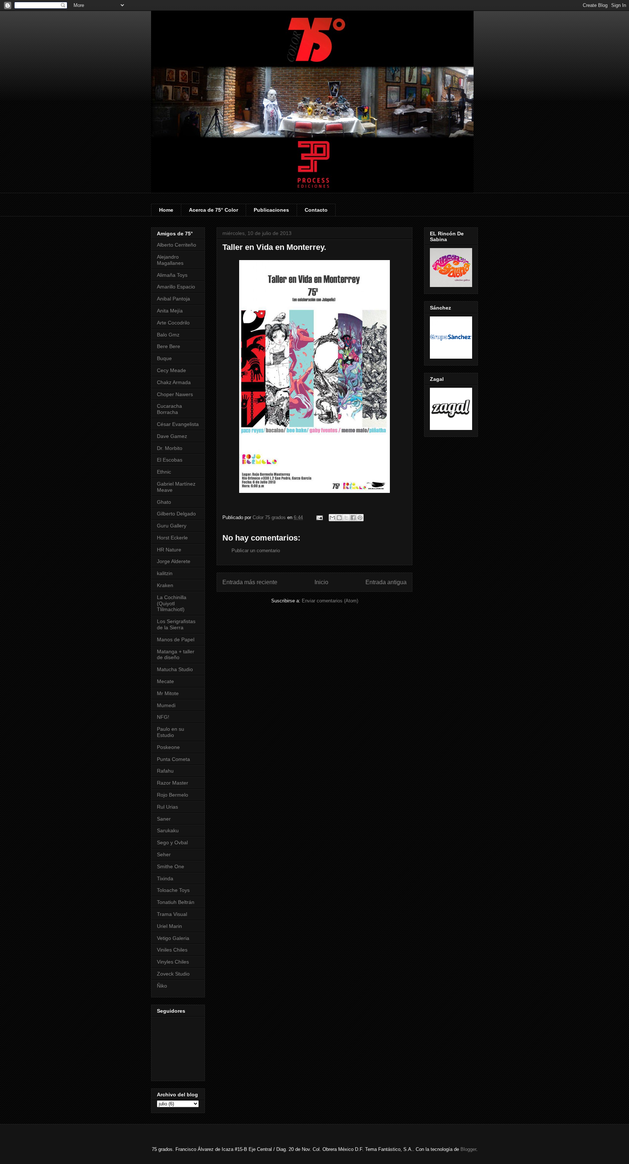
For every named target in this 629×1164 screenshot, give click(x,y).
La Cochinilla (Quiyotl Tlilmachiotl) (171, 603)
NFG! (163, 717)
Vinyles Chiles (173, 962)
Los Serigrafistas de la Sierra (176, 624)
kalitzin (165, 573)
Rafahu (165, 771)
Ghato (164, 502)
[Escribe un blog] (339, 517)
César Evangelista (178, 424)
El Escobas (169, 460)
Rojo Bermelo (172, 795)
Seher (164, 854)
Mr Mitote (168, 693)
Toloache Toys (173, 890)
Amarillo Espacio (176, 287)
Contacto (316, 210)
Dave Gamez (172, 436)
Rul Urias (167, 807)
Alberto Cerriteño (176, 245)
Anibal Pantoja (173, 299)
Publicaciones (271, 210)
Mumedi (166, 705)
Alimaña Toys (172, 275)
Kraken (165, 585)
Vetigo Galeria (173, 938)
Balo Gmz (168, 335)
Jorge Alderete (173, 561)
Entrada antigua (386, 582)
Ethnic (164, 472)
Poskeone (168, 747)
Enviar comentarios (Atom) (330, 600)
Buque (164, 358)
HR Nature (169, 550)
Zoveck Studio (173, 974)
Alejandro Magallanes (170, 260)
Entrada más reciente (249, 582)
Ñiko (162, 986)
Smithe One (170, 866)
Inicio (321, 582)
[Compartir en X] (346, 517)
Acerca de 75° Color (213, 210)
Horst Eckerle (172, 538)
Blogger (468, 1149)
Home (166, 210)
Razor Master (172, 783)
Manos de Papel (175, 639)
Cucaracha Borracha (169, 409)
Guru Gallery (171, 526)
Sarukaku (168, 830)
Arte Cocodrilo (173, 323)
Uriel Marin (169, 926)
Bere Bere (168, 346)
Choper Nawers (175, 394)
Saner (164, 819)
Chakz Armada (174, 382)
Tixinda (165, 878)
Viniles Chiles (172, 950)
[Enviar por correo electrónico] (332, 517)
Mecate (165, 681)
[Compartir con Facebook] (353, 517)
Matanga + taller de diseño (175, 655)
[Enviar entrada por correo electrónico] (319, 517)
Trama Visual (172, 914)
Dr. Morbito (169, 448)
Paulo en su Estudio (170, 732)
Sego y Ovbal (172, 842)
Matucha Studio (175, 669)
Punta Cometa (173, 759)
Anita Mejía (170, 311)
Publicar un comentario (256, 550)
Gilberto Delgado (176, 514)
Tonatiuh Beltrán (175, 902)
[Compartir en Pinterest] (360, 517)
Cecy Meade (171, 370)
